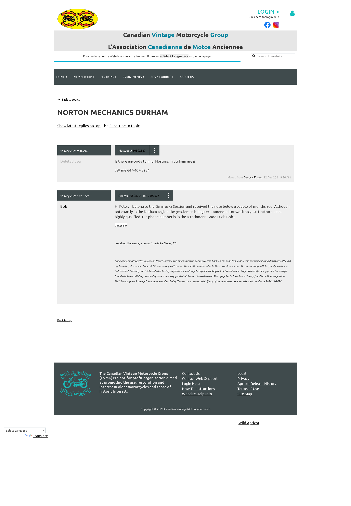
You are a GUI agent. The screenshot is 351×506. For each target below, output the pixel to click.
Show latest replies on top (79, 125)
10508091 (135, 195)
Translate (40, 435)
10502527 (139, 150)
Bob (63, 206)
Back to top (64, 320)
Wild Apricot (248, 422)
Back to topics (71, 99)
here (258, 16)
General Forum (253, 177)
